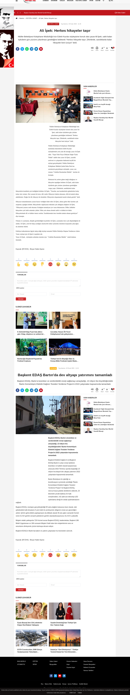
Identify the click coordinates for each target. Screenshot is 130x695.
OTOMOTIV (21, 664)
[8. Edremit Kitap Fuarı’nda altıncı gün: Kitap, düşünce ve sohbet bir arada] (31, 320)
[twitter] (22, 49)
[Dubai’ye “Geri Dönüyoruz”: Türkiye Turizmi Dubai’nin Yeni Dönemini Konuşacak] (64, 637)
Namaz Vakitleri (88, 670)
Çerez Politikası (73, 684)
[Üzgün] (74, 261)
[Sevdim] (34, 261)
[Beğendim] (19, 261)
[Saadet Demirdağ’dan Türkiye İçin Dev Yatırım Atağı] (64, 611)
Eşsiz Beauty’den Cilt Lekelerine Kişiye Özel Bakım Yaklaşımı (29, 624)
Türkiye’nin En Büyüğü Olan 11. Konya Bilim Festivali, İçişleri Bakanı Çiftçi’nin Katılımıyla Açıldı (64, 360)
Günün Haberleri (72, 661)
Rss (42, 684)
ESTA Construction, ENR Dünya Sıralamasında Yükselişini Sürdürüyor (29, 651)
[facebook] (17, 49)
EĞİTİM (35, 661)
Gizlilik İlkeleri (83, 684)
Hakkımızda (57, 684)
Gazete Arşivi (71, 667)
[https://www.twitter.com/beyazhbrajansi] (55, 675)
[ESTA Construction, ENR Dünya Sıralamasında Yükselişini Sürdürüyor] (31, 637)
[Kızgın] (50, 261)
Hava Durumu (87, 661)
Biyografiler (53, 664)
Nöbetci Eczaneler (89, 667)
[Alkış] (27, 261)
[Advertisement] (65, 67)
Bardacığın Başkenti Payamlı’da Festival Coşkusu (29, 360)
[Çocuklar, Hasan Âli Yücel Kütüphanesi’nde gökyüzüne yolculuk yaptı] (64, 320)
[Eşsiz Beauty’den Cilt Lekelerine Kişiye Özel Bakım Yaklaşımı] (31, 611)
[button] (20, 12)
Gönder (20, 299)
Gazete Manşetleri (89, 664)
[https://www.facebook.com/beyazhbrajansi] (51, 675)
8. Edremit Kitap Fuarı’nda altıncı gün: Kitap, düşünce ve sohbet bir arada (30, 333)
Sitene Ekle (48, 684)
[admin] (64, 675)
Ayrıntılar (72, 692)
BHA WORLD (21, 661)
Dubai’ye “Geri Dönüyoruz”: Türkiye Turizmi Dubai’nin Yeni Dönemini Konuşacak (64, 651)
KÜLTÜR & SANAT (31, 18)
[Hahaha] (58, 261)
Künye (64, 684)
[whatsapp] (27, 49)
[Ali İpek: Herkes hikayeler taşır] (48, 103)
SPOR (35, 664)
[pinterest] (41, 49)
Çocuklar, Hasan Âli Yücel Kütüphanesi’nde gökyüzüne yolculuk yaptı (61, 333)
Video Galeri (121, 13)
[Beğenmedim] (42, 261)
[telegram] (31, 49)
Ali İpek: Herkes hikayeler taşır (48, 18)
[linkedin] (36, 49)
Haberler (21, 18)
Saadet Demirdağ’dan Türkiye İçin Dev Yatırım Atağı (63, 624)
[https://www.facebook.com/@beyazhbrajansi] (59, 675)
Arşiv (68, 664)
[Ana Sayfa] (16, 18)
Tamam (80, 692)
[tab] (21, 274)
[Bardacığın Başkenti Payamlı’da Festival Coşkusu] (31, 347)
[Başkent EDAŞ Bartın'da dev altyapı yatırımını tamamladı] (48, 415)
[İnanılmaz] (66, 261)
